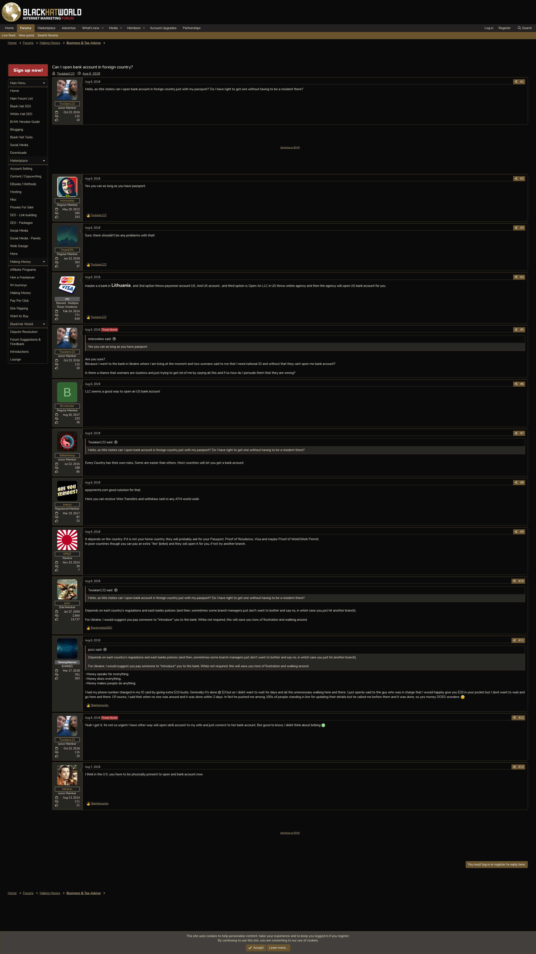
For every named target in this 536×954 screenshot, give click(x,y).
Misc (13, 199)
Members (134, 28)
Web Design (19, 246)
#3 (522, 228)
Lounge (15, 359)
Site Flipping (19, 308)
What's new (90, 28)
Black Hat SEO (20, 106)
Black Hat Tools (21, 137)
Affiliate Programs (23, 270)
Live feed (8, 35)
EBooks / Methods (23, 184)
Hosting (15, 192)
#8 (522, 483)
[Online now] (67, 196)
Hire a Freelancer (22, 277)
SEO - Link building (23, 215)
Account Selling (21, 169)
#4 (522, 277)
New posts (26, 35)
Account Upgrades (163, 28)
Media (113, 28)
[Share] (516, 81)
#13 (521, 767)
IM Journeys (18, 285)
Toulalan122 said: (100, 442)
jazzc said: (95, 650)
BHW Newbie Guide (25, 122)
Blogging (16, 129)
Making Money (20, 293)
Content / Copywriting (25, 176)
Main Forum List (21, 98)
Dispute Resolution (23, 332)
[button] (103, 28)
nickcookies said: (99, 339)
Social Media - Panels (25, 238)
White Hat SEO (21, 114)
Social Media (19, 145)
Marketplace (46, 28)
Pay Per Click (19, 301)
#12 (521, 718)
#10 (521, 581)
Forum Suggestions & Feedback (25, 341)
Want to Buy (19, 316)
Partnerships (192, 28)
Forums (25, 28)
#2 (522, 179)
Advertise (69, 28)
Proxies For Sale (22, 207)
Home (9, 28)
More (14, 254)
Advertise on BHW (290, 147)
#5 (522, 330)
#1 (522, 82)
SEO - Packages (21, 223)
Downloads (18, 153)
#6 (522, 384)
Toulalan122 (66, 74)
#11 (521, 640)
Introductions (19, 352)
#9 (522, 532)
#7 (522, 433)
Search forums (48, 35)
